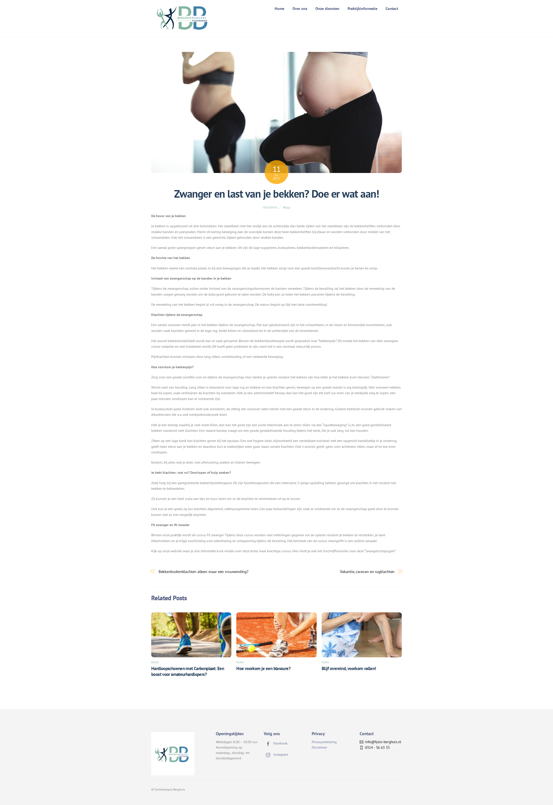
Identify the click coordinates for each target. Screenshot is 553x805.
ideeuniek (270, 207)
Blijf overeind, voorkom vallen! (349, 668)
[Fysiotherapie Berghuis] (183, 28)
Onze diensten (327, 8)
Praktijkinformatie (362, 8)
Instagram (280, 754)
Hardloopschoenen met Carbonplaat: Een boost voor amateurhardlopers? (187, 671)
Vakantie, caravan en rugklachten (367, 571)
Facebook (280, 743)
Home (279, 8)
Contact (392, 8)
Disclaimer (319, 747)
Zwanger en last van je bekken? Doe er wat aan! (276, 194)
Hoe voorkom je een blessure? (263, 668)
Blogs (286, 207)
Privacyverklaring (324, 742)
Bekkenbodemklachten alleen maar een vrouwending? (204, 571)
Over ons (299, 8)
